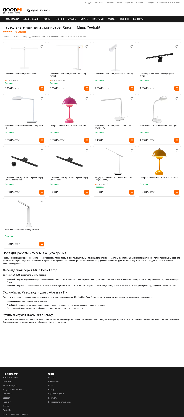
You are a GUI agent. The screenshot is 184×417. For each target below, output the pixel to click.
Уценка (47, 19)
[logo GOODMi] (12, 11)
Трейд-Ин (7, 410)
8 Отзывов (21, 32)
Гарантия (129, 3)
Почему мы (98, 19)
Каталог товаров (10, 377)
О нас (119, 3)
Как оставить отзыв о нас (59, 402)
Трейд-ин (150, 3)
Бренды (51, 390)
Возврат (140, 3)
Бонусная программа (12, 390)
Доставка (110, 3)
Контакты (138, 19)
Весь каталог (12, 19)
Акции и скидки (31, 19)
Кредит (88, 3)
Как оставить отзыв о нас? (169, 3)
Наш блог (98, 3)
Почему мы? (53, 381)
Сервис (111, 19)
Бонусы (84, 19)
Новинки (59, 19)
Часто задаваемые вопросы (15, 414)
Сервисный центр (56, 394)
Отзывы (72, 19)
